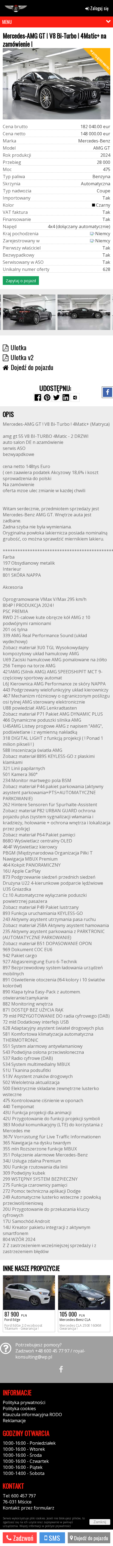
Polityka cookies (19, 1408)
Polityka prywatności (24, 1402)
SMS (53, 1538)
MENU (7, 22)
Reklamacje (14, 1421)
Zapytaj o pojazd (21, 280)
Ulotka (18, 347)
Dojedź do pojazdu (90, 1538)
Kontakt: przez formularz (28, 1508)
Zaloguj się (99, 8)
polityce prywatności (58, 1526)
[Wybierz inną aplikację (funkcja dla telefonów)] (75, 397)
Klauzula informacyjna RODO (32, 1414)
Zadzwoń (22, 1538)
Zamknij (100, 1522)
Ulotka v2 (22, 357)
